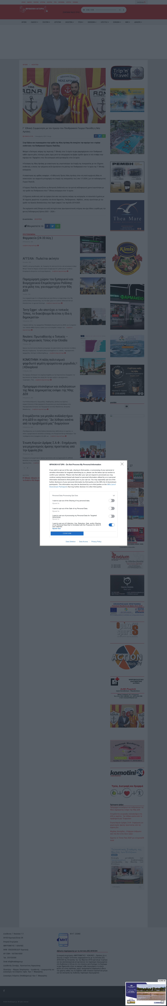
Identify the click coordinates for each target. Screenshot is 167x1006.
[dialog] (83, 503)
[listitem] (83, 495)
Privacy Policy (96, 541)
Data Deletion (71, 541)
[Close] (123, 465)
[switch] (112, 500)
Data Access (83, 541)
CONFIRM (67, 533)
